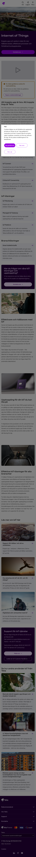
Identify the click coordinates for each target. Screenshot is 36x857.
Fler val (9, 152)
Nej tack (21, 145)
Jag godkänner (9, 145)
